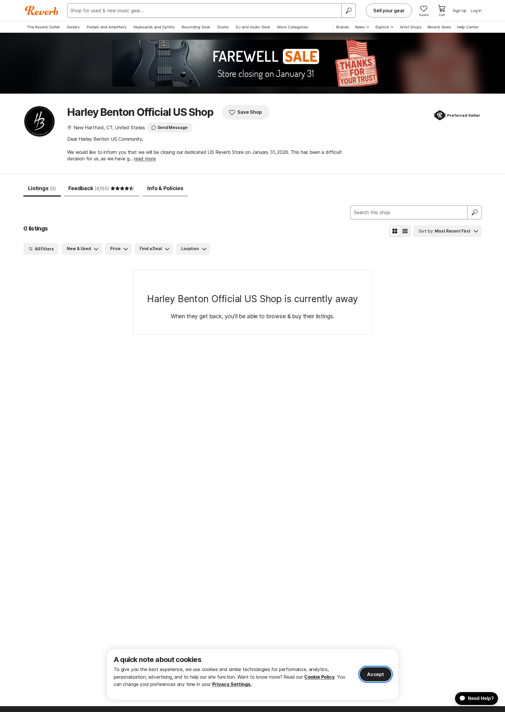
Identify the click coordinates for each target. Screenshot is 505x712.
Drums (223, 27)
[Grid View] (394, 231)
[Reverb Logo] (41, 11)
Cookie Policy (319, 677)
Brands (342, 27)
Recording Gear (196, 27)
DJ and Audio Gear (253, 27)
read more (145, 158)
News (360, 27)
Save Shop (249, 112)
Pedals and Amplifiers (107, 27)
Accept (375, 674)
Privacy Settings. (232, 684)
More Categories (292, 27)
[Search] (348, 11)
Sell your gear (389, 10)
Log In (476, 10)
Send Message (172, 127)
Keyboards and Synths (154, 27)
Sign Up (459, 10)
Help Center (468, 27)
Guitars (73, 27)
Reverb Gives (439, 27)
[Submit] (475, 212)
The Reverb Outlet (43, 27)
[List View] (405, 231)
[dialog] (252, 674)
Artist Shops (411, 27)
